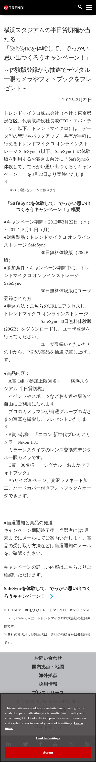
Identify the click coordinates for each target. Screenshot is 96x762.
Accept (48, 752)
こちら (37, 306)
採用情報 (48, 684)
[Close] (89, 700)
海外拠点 (48, 675)
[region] (48, 727)
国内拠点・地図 (48, 666)
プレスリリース (48, 692)
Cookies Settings (48, 738)
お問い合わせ (48, 658)
